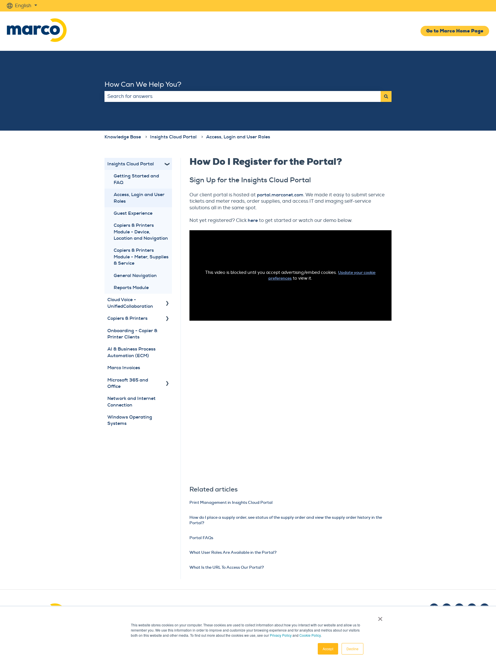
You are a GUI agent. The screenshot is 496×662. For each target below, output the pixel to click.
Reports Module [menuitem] (131, 287)
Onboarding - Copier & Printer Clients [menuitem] (132, 334)
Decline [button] (352, 648)
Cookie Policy (310, 635)
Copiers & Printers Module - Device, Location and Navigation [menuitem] (141, 231)
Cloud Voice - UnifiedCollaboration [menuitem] (130, 303)
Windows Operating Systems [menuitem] (129, 420)
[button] (167, 164)
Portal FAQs (201, 537)
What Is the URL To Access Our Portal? (226, 567)
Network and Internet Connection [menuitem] (131, 401)
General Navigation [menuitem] (135, 275)
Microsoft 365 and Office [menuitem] (127, 383)
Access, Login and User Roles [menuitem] (139, 197)
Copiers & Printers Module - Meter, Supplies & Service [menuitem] (141, 256)
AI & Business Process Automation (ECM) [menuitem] (131, 352)
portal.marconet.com (280, 195)
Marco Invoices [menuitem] (123, 368)
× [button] (380, 617)
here (253, 220)
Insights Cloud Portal (173, 137)
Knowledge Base (122, 137)
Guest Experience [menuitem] (133, 213)
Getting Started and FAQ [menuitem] (136, 179)
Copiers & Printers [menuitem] (127, 318)
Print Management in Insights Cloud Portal (231, 502)
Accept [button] (328, 648)
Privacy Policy (281, 635)
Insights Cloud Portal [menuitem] (130, 164)
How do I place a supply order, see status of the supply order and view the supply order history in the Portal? (285, 520)
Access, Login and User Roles (238, 137)
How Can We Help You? (142, 84)
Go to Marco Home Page (454, 31)
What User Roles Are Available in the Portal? (232, 552)
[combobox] (242, 96)
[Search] (386, 96)
